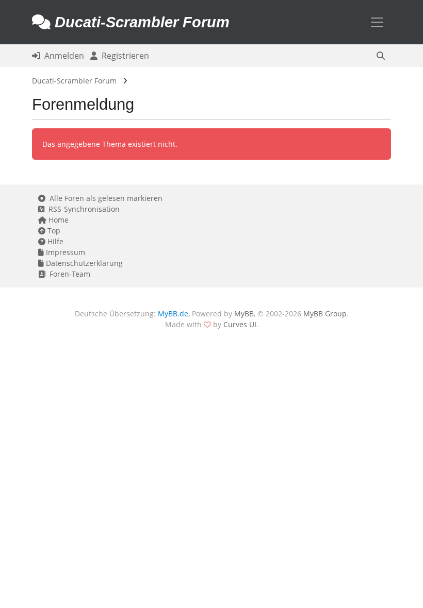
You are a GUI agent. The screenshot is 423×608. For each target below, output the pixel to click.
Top (52, 230)
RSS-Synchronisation (82, 209)
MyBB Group (325, 313)
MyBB (244, 313)
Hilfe (54, 241)
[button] (380, 55)
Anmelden (62, 55)
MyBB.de (173, 313)
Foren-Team (67, 274)
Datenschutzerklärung (83, 263)
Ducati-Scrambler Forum (74, 81)
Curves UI (239, 324)
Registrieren (123, 55)
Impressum (64, 252)
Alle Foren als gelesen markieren (103, 198)
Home (57, 220)
